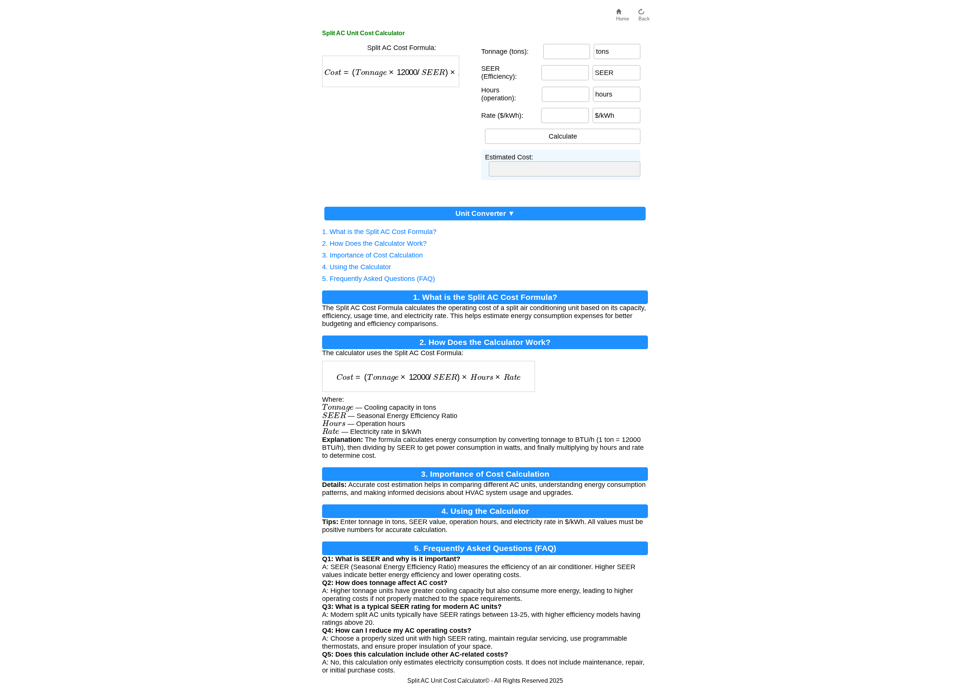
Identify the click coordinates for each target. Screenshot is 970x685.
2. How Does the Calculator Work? (374, 243)
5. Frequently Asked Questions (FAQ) (378, 278)
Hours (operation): (498, 94)
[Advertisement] (398, 144)
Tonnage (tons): (505, 51)
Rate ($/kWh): (502, 115)
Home (622, 17)
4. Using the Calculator (356, 267)
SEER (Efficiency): (499, 72)
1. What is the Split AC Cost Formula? (379, 232)
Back (644, 17)
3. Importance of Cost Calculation (372, 255)
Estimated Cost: (509, 157)
